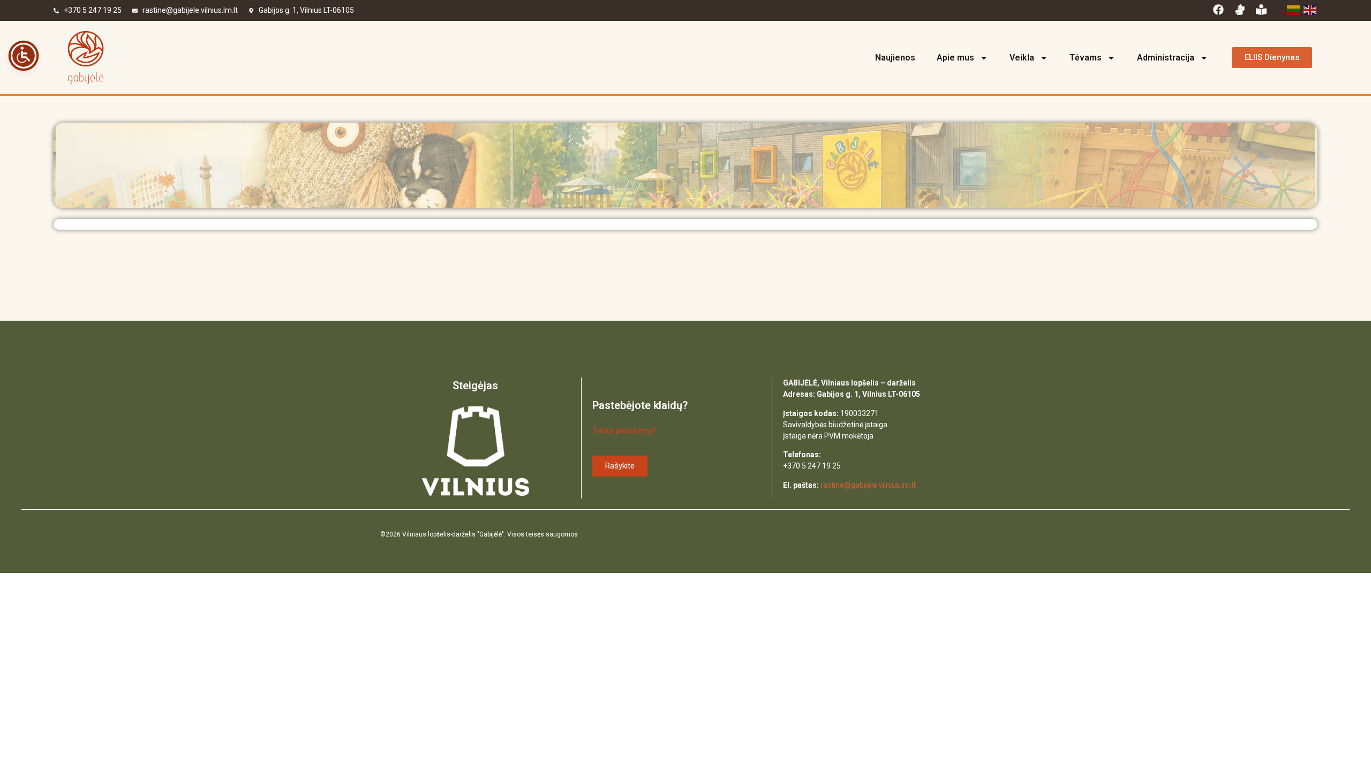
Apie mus (955, 57)
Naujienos (895, 57)
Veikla (1022, 57)
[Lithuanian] (1292, 9)
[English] (1309, 9)
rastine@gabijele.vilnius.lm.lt (190, 10)
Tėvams (1085, 57)
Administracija (1165, 57)
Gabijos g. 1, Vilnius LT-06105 (306, 10)
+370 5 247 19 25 (93, 10)
